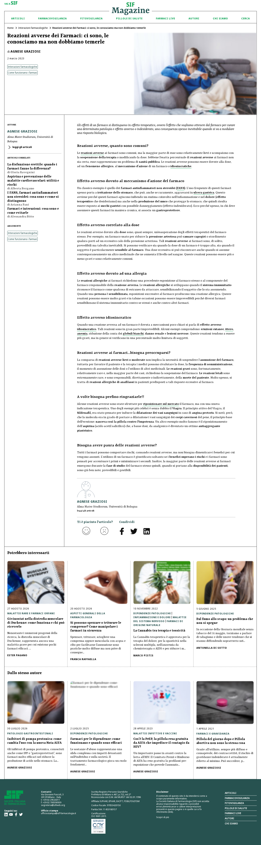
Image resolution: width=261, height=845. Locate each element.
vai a (11, 3)
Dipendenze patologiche (152, 613)
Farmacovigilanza (52, 18)
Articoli (18, 18)
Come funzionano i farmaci (22, 72)
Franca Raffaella (83, 659)
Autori (194, 18)
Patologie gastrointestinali (30, 733)
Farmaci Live (165, 18)
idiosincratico (86, 329)
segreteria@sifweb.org (53, 805)
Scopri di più (162, 817)
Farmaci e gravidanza (212, 733)
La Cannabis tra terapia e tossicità (159, 630)
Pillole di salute (236, 808)
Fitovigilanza (91, 18)
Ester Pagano (17, 655)
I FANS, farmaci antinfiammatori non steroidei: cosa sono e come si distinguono (33, 197)
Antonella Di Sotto (211, 647)
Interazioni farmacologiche (33, 27)
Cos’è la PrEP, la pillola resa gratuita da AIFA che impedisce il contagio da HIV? (161, 743)
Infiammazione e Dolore (152, 617)
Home (10, 27)
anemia (82, 333)
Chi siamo (220, 18)
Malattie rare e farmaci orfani (31, 613)
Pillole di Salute (129, 18)
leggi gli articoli (22, 147)
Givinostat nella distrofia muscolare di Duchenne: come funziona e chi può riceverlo (35, 622)
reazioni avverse (92, 153)
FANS (180, 188)
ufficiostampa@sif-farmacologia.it (58, 813)
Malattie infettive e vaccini (155, 733)
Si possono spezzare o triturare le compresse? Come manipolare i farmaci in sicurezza (95, 626)
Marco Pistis (143, 655)
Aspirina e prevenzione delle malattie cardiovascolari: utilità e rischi (33, 181)
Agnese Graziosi (25, 51)
